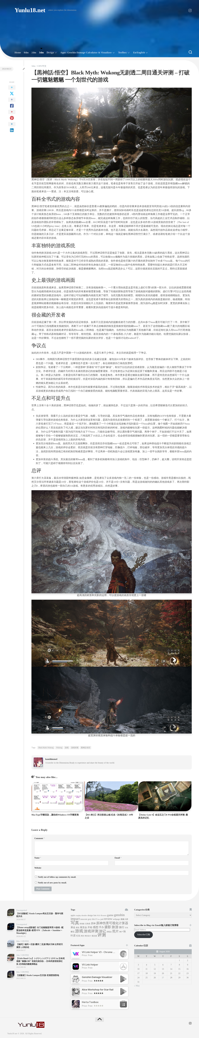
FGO (98, 915)
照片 (115, 931)
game (110, 915)
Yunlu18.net (30, 10)
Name (37, 858)
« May (137, 986)
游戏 (66, 748)
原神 (93, 923)
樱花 (72, 932)
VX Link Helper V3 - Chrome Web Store (103, 952)
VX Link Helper (90, 964)
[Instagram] (190, 10)
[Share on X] (11, 90)
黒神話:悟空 (85, 748)
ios (93, 919)
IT (96, 919)
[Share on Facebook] (11, 103)
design (90, 915)
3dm (41, 52)
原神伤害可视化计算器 (112, 923)
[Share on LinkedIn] (11, 127)
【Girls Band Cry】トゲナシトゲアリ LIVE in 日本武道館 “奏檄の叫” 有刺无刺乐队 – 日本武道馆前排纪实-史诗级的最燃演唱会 (40, 961)
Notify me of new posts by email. (52, 883)
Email (118, 858)
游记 (102, 931)
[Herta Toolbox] (76, 1007)
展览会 (83, 927)
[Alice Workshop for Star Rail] (76, 994)
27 (163, 978)
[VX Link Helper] (76, 969)
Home (18, 52)
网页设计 (88, 936)
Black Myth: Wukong (45, 748)
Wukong (59, 748)
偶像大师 (124, 919)
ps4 (102, 919)
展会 (73, 927)
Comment (39, 838)
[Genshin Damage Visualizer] (76, 982)
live (98, 919)
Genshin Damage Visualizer (97, 977)
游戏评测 (74, 748)
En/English (139, 52)
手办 (101, 927)
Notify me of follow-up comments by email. (57, 877)
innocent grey (85, 919)
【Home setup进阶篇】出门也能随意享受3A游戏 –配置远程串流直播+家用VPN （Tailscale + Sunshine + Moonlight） (40, 930)
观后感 (94, 936)
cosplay (78, 915)
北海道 (87, 924)
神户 (121, 932)
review (108, 918)
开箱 (90, 927)
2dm (33, 52)
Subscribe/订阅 (143, 935)
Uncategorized (21, 910)
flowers (103, 915)
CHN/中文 (41, 66)
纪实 (78, 936)
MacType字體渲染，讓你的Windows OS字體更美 (55, 815)
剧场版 (82, 923)
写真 (75, 922)
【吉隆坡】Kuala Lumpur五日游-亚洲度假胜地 (37, 975)
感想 (95, 927)
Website (37, 868)
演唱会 (109, 932)
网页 (82, 936)
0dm (26, 52)
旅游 (115, 927)
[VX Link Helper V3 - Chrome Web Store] (76, 957)
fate (94, 915)
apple (73, 915)
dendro (84, 915)
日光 (126, 927)
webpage (116, 919)
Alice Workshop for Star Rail (97, 989)
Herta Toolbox (90, 1002)
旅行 (121, 927)
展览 (77, 928)
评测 (101, 935)
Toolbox (122, 52)
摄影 (107, 927)
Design (50, 52)
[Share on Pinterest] (11, 115)
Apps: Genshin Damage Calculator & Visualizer (86, 52)
